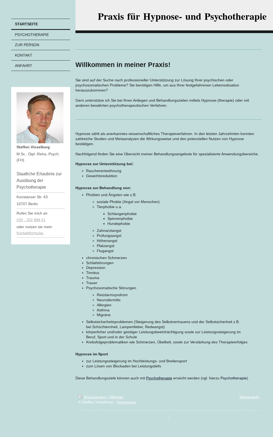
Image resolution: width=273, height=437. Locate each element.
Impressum (126, 402)
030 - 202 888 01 (31, 220)
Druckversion (95, 397)
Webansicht (249, 397)
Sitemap (116, 397)
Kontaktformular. (30, 233)
